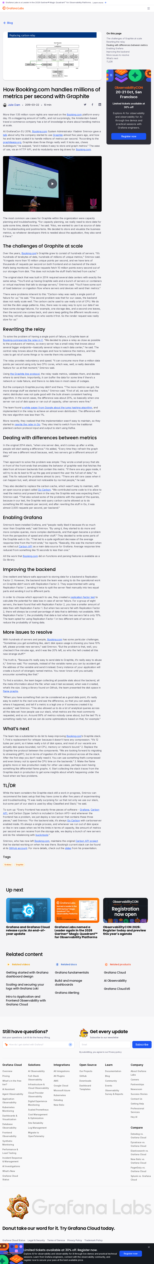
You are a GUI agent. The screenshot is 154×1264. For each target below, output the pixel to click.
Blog (10, 22)
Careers (135, 1079)
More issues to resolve (117, 55)
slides (68, 848)
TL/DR (109, 61)
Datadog (58, 1100)
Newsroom (136, 1089)
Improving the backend (117, 51)
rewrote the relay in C (30, 340)
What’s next (112, 58)
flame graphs (10, 691)
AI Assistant (8, 1089)
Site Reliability (35, 1123)
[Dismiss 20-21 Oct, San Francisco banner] (146, 73)
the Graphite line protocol (25, 373)
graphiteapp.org (12, 142)
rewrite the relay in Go (27, 424)
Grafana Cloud (84, 1228)
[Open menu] (149, 8)
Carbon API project (87, 840)
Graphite (58, 134)
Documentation (113, 1071)
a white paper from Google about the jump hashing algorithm (57, 407)
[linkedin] (100, 105)
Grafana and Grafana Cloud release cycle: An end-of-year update (28, 930)
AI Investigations (11, 1166)
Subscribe (142, 1044)
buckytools (41, 834)
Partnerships (137, 1084)
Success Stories (139, 1094)
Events (108, 1085)
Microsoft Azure (62, 1090)
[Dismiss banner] (149, 1247)
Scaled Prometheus (38, 1109)
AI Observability (36, 1071)
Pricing (6, 1076)
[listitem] (8, 864)
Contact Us (136, 1099)
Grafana (84, 809)
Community (111, 1080)
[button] (52, 184)
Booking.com (74, 114)
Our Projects (85, 1071)
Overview (7, 1071)
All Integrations (62, 1071)
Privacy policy (115, 1052)
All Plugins (59, 1076)
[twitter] (85, 105)
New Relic (59, 1105)
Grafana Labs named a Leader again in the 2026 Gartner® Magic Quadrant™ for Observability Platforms (76, 932)
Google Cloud (61, 1085)
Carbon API (25, 546)
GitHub (83, 1076)
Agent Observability (12, 1094)
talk (5, 134)
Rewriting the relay (115, 41)
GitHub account (18, 848)
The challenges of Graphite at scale (124, 38)
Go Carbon (44, 489)
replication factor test (82, 597)
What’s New (8, 1171)
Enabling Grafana (114, 48)
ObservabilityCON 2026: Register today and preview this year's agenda (124, 930)
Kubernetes (60, 1095)
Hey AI (134, 1117)
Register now (128, 136)
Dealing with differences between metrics (127, 45)
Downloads (85, 1080)
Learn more (98, 2)
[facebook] (92, 105)
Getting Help (137, 1103)
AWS (56, 1080)
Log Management (37, 1127)
